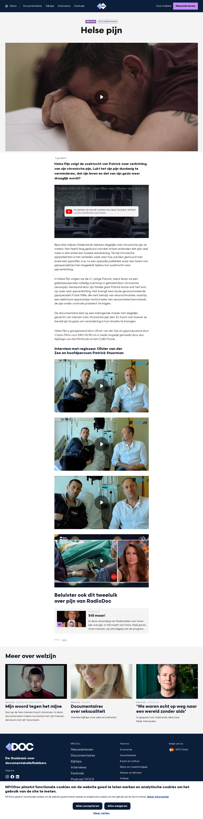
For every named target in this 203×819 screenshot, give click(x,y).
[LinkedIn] (17, 777)
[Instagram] (7, 777)
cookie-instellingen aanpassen (89, 212)
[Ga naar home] (101, 6)
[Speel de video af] (102, 97)
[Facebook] (12, 777)
